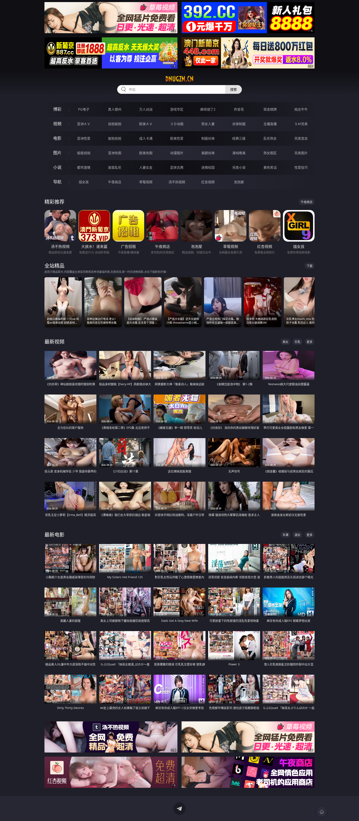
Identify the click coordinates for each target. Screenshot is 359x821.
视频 (57, 124)
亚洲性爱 (83, 138)
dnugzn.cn (179, 79)
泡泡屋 (239, 182)
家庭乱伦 (114, 167)
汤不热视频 (176, 182)
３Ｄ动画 (176, 124)
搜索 (233, 89)
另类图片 (301, 153)
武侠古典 (176, 167)
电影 (57, 138)
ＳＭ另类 (301, 124)
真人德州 (114, 109)
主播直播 (270, 124)
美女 (285, 342)
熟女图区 (270, 153)
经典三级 (239, 138)
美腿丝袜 (208, 153)
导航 (57, 182)
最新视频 (54, 341)
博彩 (57, 109)
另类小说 (239, 167)
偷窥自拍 (83, 153)
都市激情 (83, 167)
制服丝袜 (208, 138)
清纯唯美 (239, 153)
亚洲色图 (114, 153)
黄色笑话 (270, 167)
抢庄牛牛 (301, 109)
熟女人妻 (208, 124)
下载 (309, 266)
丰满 (285, 535)
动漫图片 (176, 153)
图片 (57, 153)
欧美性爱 (176, 138)
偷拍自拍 (114, 138)
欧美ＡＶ (145, 124)
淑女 (297, 535)
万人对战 (145, 109)
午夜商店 (114, 182)
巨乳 (297, 342)
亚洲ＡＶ (83, 124)
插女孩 (84, 182)
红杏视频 (208, 182)
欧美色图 (145, 153)
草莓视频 (145, 182)
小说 (57, 167)
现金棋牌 (270, 109)
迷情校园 (208, 167)
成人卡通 (145, 138)
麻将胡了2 (207, 109)
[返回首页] (322, 812)
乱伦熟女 (270, 138)
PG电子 (83, 109)
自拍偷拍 (114, 124)
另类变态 (301, 138)
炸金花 (239, 109)
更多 (309, 342)
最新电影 (54, 534)
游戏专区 (176, 109)
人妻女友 (145, 167)
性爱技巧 (301, 167)
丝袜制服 (239, 124)
